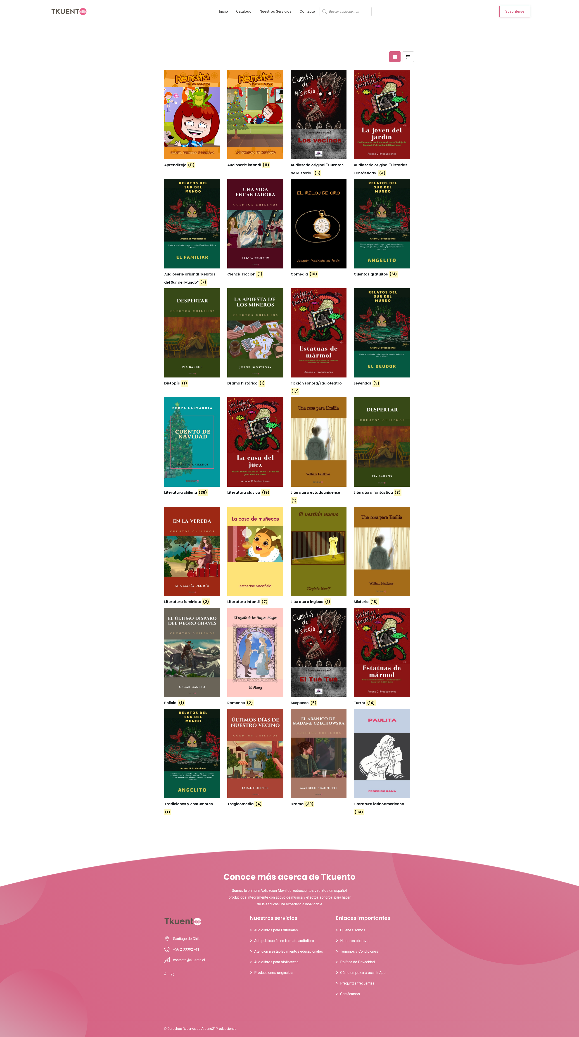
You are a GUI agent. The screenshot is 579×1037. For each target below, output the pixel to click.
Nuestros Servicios (276, 11)
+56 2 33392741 (186, 949)
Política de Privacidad (357, 962)
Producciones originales (273, 973)
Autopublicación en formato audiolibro (284, 941)
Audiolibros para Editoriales (276, 930)
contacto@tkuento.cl (189, 960)
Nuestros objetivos (355, 941)
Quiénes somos (352, 930)
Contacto (307, 11)
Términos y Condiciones (359, 951)
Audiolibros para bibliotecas (276, 962)
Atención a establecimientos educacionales (288, 951)
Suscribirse (514, 11)
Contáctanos (350, 994)
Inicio (223, 11)
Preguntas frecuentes (357, 983)
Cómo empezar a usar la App (363, 973)
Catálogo (244, 11)
